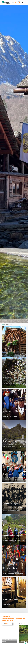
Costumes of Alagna (10, 504)
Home (3, 324)
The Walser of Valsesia (11, 441)
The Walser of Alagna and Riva (14, 411)
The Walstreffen (8, 474)
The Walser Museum (10, 599)
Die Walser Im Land (10, 568)
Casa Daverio (7, 349)
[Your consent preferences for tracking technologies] (25, 643)
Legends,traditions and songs (13, 535)
